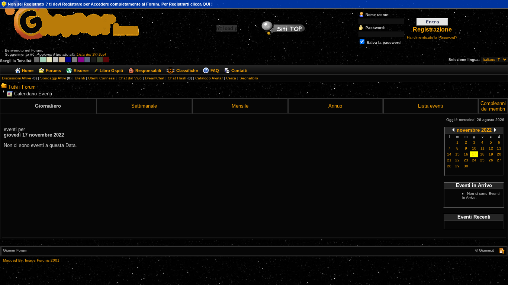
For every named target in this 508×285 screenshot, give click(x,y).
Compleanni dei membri (493, 106)
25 (482, 160)
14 (449, 154)
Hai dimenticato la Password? (432, 37)
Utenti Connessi (101, 78)
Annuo (335, 106)
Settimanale (144, 106)
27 (499, 160)
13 (499, 148)
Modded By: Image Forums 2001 (31, 260)
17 (474, 154)
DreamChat (154, 78)
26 (491, 160)
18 (482, 154)
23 (466, 160)
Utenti (80, 78)
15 (457, 154)
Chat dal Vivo (130, 78)
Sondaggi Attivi (53, 78)
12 (491, 148)
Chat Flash (177, 78)
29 (457, 166)
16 (466, 154)
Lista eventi (430, 106)
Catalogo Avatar (209, 78)
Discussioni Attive (16, 78)
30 (466, 166)
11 (482, 148)
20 (499, 154)
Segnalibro (248, 78)
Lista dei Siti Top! (91, 54)
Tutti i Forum (22, 87)
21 (449, 160)
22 (457, 160)
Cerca (231, 78)
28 (449, 166)
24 (474, 160)
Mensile (240, 106)
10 (474, 148)
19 (491, 154)
